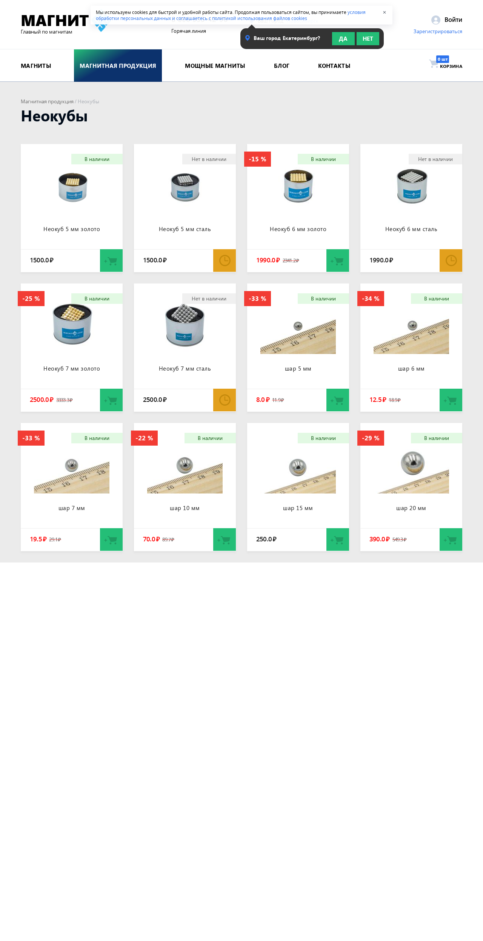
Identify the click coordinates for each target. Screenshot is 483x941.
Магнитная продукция (47, 101)
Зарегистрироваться (438, 31)
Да (343, 38)
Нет (368, 38)
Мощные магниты (215, 65)
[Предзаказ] (224, 260)
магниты (36, 65)
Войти (452, 19)
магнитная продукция (118, 65)
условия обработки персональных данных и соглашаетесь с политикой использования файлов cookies (231, 15)
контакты (334, 65)
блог (281, 65)
